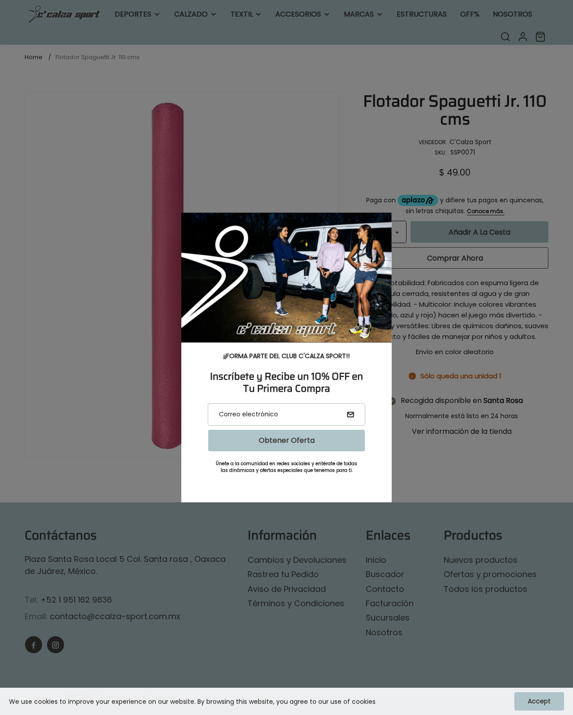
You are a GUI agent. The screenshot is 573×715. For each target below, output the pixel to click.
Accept (539, 701)
